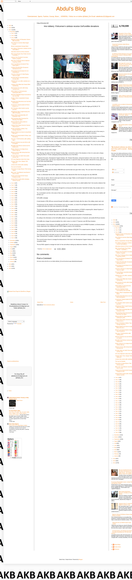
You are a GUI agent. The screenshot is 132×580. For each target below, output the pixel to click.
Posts (114, 169)
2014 (10, 268)
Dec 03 (13, 235)
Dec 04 (13, 233)
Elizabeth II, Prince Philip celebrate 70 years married (125, 34)
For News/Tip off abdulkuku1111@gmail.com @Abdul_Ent (19, 376)
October (12, 242)
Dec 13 (13, 214)
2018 (10, 27)
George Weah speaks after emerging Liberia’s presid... (20, 180)
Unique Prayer (19, 400)
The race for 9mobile (16, 167)
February (12, 259)
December (12, 31)
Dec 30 (13, 35)
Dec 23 (13, 193)
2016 (10, 264)
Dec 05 (13, 231)
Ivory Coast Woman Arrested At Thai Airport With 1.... (20, 64)
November (12, 240)
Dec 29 (13, 37)
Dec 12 (13, 216)
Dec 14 (13, 212)
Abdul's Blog (71, 9)
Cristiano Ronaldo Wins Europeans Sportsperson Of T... (19, 68)
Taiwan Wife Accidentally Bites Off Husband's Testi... (19, 115)
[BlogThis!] (59, 249)
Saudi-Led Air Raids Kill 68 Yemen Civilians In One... (19, 176)
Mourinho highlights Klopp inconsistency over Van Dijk (122, 289)
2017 (10, 29)
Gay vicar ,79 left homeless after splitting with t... (123, 334)
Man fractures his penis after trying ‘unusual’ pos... (19, 88)
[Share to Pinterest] (65, 249)
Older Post (103, 302)
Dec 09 (13, 223)
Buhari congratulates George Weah (19, 46)
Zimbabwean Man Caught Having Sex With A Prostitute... (20, 112)
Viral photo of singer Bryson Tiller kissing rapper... (123, 364)
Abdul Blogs (117, 544)
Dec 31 (13, 33)
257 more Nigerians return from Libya (20, 159)
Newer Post (40, 302)
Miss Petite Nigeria (14, 424)
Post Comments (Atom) (49, 304)
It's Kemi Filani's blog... (15, 410)
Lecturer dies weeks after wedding (19, 164)
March (11, 257)
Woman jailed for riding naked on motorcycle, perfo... (19, 122)
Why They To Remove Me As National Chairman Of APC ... (20, 61)
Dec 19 (13, 202)
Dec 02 (13, 237)
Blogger (81, 559)
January (12, 261)
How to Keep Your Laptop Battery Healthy (18, 425)
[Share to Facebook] (63, 249)
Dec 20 (13, 200)
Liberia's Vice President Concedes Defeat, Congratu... (19, 58)
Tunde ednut (117, 547)
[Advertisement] (71, 41)
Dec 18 (13, 204)
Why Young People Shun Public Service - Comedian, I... (123, 249)
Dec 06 (13, 229)
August (12, 246)
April (11, 255)
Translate (19, 323)
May (11, 253)
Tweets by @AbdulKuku (13, 361)
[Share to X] (61, 249)
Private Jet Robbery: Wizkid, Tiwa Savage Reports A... (19, 129)
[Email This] (58, 249)
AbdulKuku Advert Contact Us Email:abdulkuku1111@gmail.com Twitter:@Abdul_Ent (19, 306)
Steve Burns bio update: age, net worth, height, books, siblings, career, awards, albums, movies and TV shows (19, 413)
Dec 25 (13, 189)
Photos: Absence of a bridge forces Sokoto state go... (19, 149)
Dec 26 (13, 187)
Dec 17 (13, 206)
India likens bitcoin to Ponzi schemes (20, 51)
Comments (116, 172)
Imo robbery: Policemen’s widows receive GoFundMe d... (123, 243)
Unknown (116, 549)
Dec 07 (13, 227)
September (13, 244)
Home (71, 302)
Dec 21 (13, 197)
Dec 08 (13, 225)
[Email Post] (55, 248)
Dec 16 (13, 208)
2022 (10, 25)
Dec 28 (13, 183)
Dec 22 (13, 195)
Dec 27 (13, 185)
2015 (10, 266)
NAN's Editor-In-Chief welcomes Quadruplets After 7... (19, 92)
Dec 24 (13, 191)
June (11, 251)
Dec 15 (13, 210)
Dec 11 (13, 219)
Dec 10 (13, 221)
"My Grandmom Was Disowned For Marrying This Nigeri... (19, 119)
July (11, 249)
